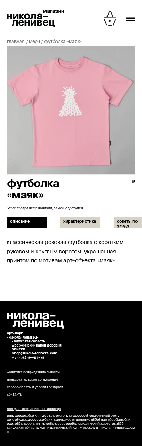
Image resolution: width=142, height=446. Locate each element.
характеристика (79, 222)
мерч (34, 41)
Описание (20, 222)
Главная (16, 41)
